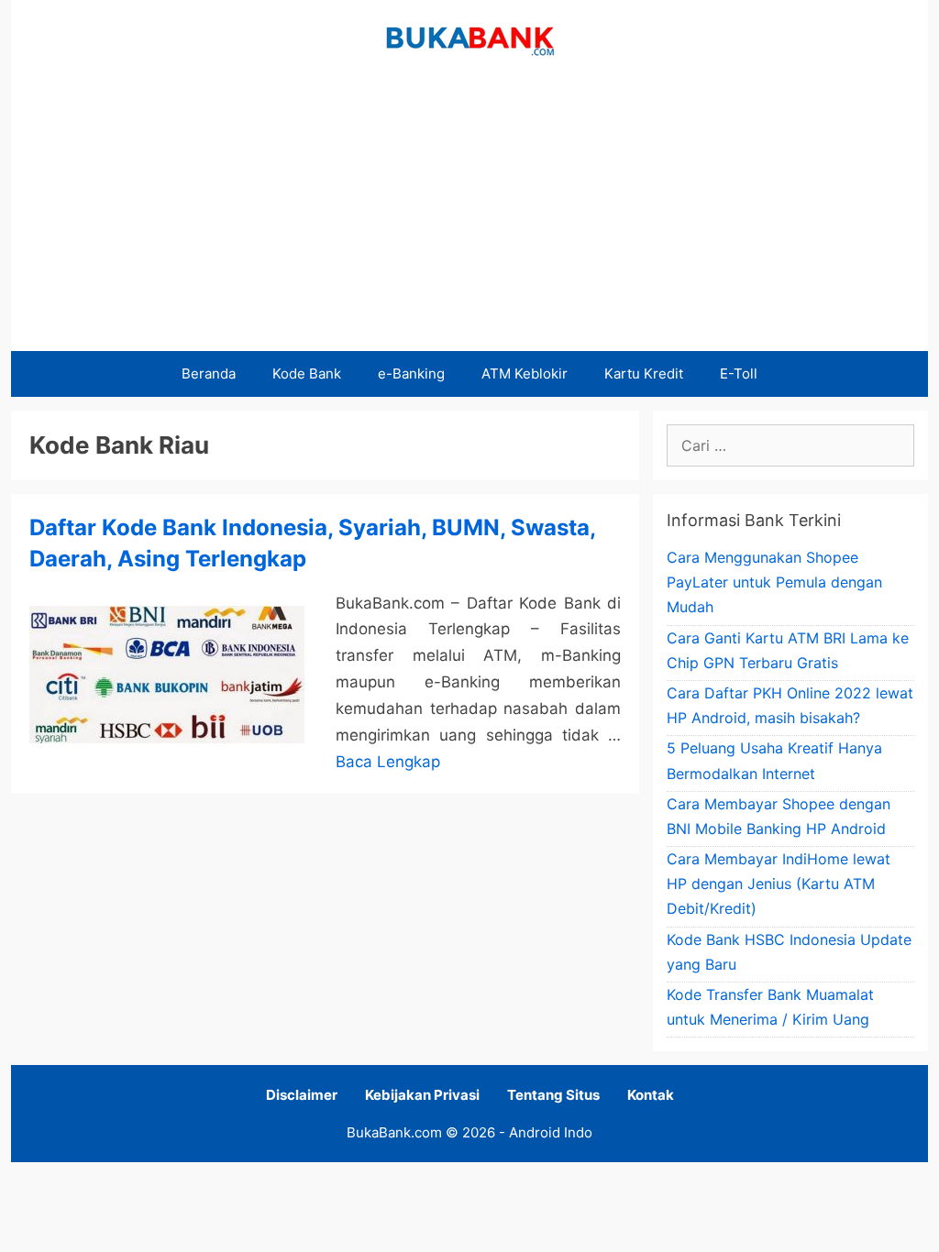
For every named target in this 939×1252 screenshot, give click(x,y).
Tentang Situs (553, 1095)
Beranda (209, 373)
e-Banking (411, 373)
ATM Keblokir (524, 373)
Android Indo (550, 1132)
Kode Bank (306, 373)
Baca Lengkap (388, 761)
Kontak (650, 1095)
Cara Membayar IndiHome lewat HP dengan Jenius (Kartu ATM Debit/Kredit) (778, 883)
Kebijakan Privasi (422, 1095)
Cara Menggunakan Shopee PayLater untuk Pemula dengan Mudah (774, 582)
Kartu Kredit (643, 373)
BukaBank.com (394, 1132)
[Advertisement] (469, 213)
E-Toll (738, 373)
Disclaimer (301, 1095)
